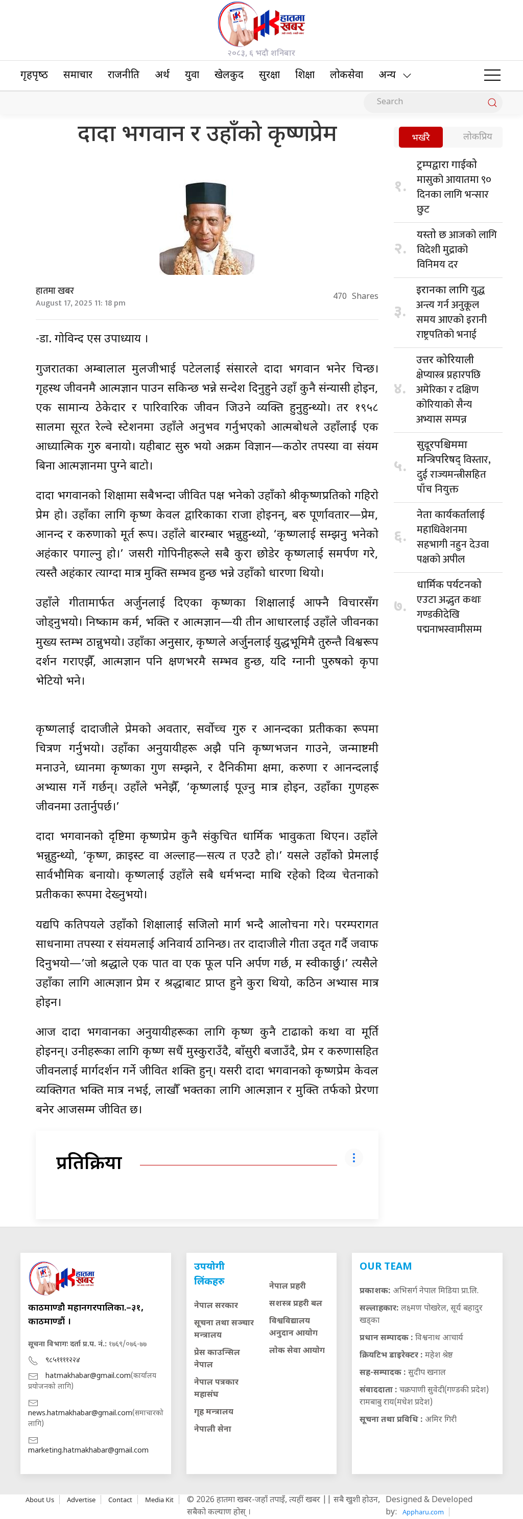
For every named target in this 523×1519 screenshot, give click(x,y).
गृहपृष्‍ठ (34, 75)
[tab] (421, 138)
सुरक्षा (269, 75)
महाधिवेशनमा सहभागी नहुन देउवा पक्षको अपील (453, 538)
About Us (40, 1499)
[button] (492, 75)
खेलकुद (229, 75)
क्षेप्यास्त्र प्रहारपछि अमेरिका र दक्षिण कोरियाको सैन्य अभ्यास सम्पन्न (448, 391)
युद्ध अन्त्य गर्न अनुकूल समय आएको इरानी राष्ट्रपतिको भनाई (451, 312)
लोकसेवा (346, 75)
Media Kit (159, 1499)
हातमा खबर (55, 291)
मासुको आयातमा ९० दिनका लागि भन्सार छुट (454, 188)
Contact (120, 1499)
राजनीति (123, 75)
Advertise (81, 1499)
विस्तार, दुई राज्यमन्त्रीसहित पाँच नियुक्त (454, 468)
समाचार (77, 75)
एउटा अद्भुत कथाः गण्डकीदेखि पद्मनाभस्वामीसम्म (449, 608)
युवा (192, 75)
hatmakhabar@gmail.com (88, 1376)
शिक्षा (305, 75)
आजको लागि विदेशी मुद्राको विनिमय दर (457, 249)
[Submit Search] (492, 102)
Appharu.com (423, 1511)
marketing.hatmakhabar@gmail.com (88, 1451)
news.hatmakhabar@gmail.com (80, 1413)
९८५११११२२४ (62, 1360)
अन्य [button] (387, 75)
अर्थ (162, 75)
